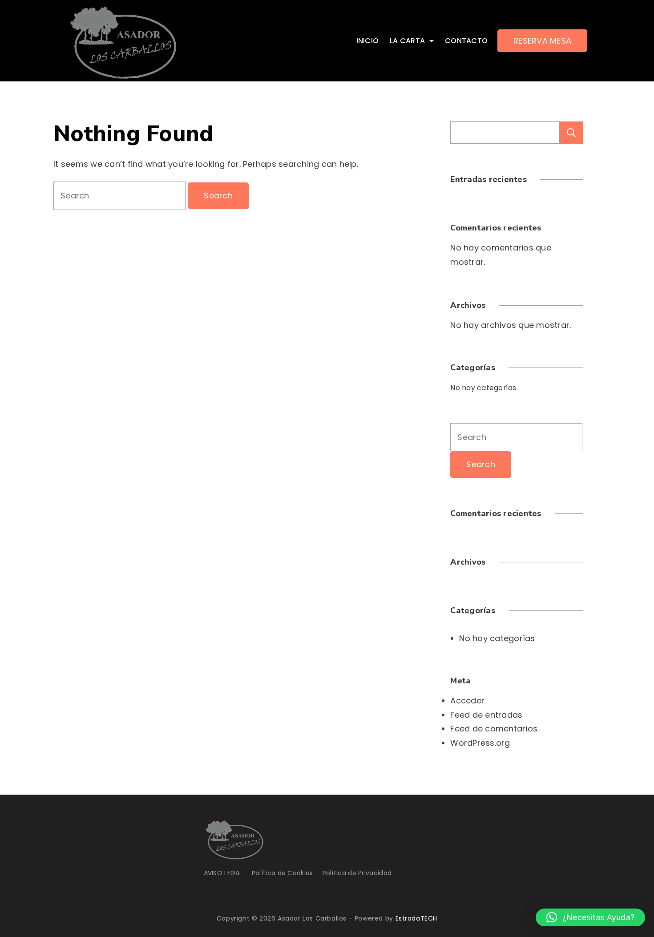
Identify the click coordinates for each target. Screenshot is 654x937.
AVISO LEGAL (223, 873)
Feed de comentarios (493, 728)
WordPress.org (480, 742)
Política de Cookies (282, 873)
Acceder (467, 700)
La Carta (407, 41)
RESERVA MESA (542, 40)
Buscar (571, 132)
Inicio (367, 41)
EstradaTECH (417, 918)
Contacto (466, 41)
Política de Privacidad (357, 873)
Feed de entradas (486, 714)
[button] (591, 917)
